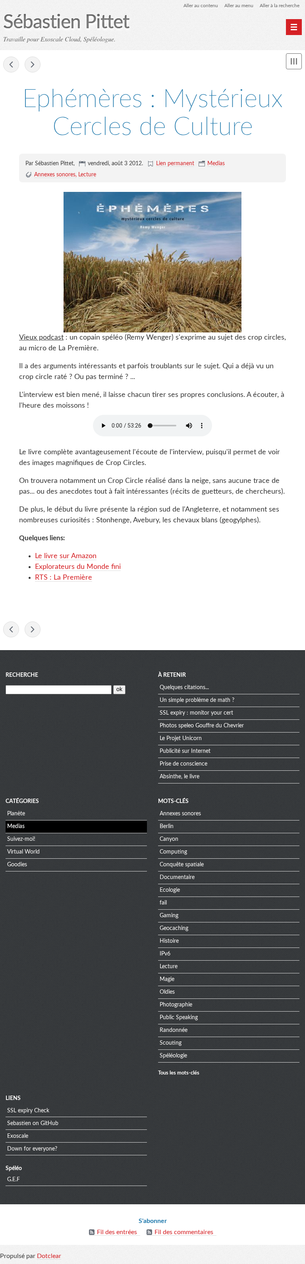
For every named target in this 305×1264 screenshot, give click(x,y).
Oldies (167, 992)
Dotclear (49, 1256)
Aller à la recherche (279, 5)
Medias (216, 163)
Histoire (169, 941)
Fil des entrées (117, 1232)
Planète (16, 814)
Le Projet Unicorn (181, 738)
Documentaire (177, 877)
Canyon (169, 839)
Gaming (169, 915)
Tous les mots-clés (178, 1073)
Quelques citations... (184, 687)
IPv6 (165, 954)
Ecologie (170, 890)
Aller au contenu (200, 5)
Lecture (87, 175)
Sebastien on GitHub (32, 1123)
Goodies (17, 864)
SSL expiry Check (28, 1111)
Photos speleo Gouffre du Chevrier (202, 726)
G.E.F (13, 1179)
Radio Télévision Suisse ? (33, 64)
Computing (173, 852)
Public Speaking (179, 1017)
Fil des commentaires (183, 1232)
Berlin (167, 826)
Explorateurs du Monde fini (78, 566)
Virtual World (23, 852)
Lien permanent (175, 163)
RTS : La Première (63, 577)
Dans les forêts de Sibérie (11, 64)
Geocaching (174, 928)
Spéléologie (173, 1056)
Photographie (176, 1005)
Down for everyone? (32, 1149)
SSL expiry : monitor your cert (196, 713)
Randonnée (173, 1030)
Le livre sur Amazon (66, 556)
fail (163, 903)
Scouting (170, 1043)
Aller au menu (238, 5)
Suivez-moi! (21, 839)
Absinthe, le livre (179, 776)
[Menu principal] (294, 27)
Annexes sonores (54, 175)
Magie (167, 979)
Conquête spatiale (182, 864)
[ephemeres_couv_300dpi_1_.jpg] (152, 262)
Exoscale (17, 1136)
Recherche (22, 675)
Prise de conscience (183, 764)
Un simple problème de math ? (197, 700)
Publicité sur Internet (185, 751)
